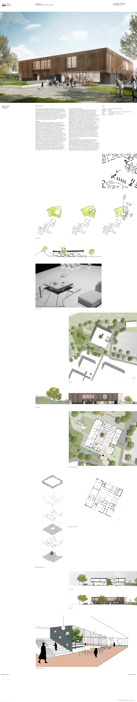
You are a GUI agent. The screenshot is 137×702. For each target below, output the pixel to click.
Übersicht (9, 5)
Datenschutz (132, 700)
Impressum (127, 700)
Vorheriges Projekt (5, 674)
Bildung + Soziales (6, 106)
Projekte (4, 5)
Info (3, 6)
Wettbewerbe (4, 108)
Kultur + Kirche (5, 107)
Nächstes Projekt (132, 674)
